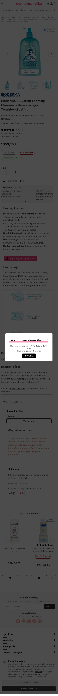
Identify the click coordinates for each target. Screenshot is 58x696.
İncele (29, 356)
